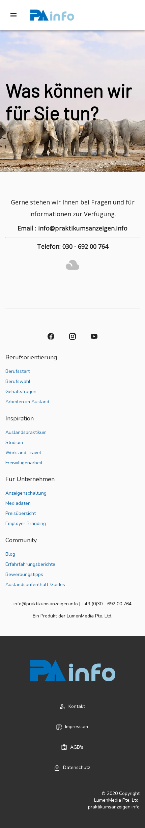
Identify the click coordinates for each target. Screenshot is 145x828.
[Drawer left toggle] (13, 15)
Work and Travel (23, 452)
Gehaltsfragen (20, 391)
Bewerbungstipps (24, 574)
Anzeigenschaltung (26, 493)
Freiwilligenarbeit (23, 463)
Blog (10, 554)
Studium (14, 442)
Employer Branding (25, 523)
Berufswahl (17, 381)
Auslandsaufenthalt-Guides (35, 584)
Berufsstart (17, 371)
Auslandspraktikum (26, 432)
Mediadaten (18, 503)
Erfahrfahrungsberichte (30, 564)
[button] (51, 336)
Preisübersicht (20, 513)
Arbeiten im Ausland (27, 401)
